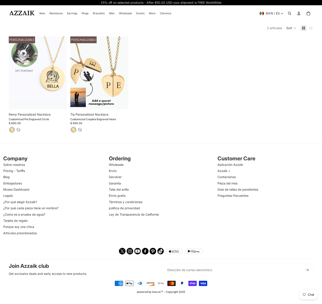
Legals (8, 195)
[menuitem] (42, 13)
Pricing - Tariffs (14, 171)
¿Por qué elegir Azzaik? (20, 202)
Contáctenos (227, 177)
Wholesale (116, 164)
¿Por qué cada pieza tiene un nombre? (30, 208)
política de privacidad (124, 208)
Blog (6, 177)
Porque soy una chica (18, 227)
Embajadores (12, 183)
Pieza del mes (227, 183)
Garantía (115, 183)
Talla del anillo (119, 189)
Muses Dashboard (16, 189)
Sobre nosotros (14, 164)
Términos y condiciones (125, 202)
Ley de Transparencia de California (134, 214)
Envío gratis (117, 195)
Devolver (115, 177)
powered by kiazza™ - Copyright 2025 (161, 291)
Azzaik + (224, 171)
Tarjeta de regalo (15, 220)
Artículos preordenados (20, 233)
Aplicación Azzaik (230, 164)
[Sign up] (307, 270)
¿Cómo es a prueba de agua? (24, 214)
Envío (113, 171)
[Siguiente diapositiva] (60, 73)
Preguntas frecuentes (233, 195)
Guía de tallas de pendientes (238, 189)
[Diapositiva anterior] (15, 73)
